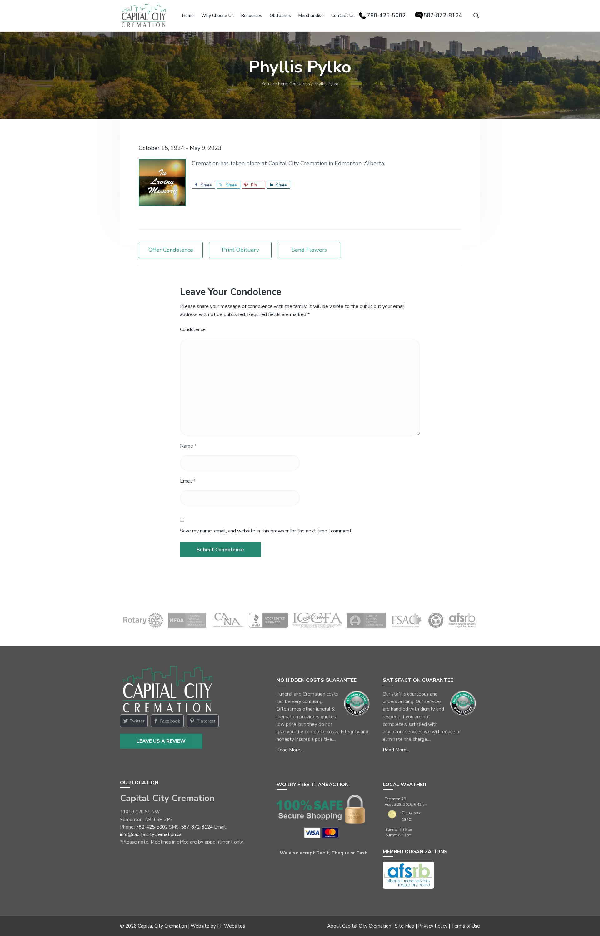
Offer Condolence (170, 250)
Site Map (404, 926)
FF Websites (231, 926)
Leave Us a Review (161, 741)
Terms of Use (465, 926)
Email (188, 481)
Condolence (193, 329)
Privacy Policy (433, 926)
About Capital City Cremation (359, 926)
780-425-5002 (152, 827)
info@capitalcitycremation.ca (151, 834)
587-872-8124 (197, 827)
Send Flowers (309, 250)
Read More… (290, 750)
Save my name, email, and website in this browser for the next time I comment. (266, 530)
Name (188, 446)
